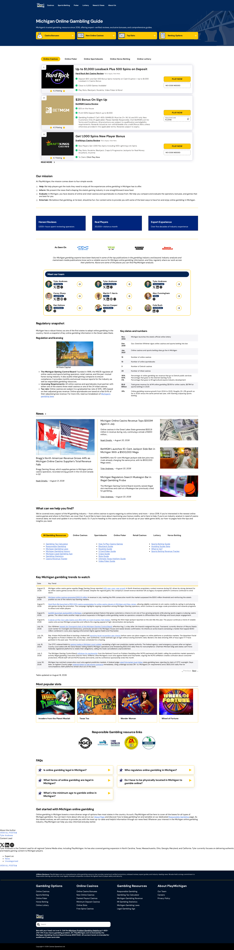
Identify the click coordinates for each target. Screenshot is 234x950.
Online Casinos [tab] (50, 59)
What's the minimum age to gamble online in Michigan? (70, 794)
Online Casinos (42, 891)
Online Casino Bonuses (87, 891)
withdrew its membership (87, 653)
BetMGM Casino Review (87, 104)
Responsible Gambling (56, 546)
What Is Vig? (157, 549)
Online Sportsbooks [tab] (93, 59)
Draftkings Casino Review (88, 140)
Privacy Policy (164, 898)
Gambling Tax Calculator (57, 544)
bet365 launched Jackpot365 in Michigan (65, 613)
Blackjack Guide (106, 546)
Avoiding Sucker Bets (160, 546)
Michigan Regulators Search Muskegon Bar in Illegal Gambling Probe (125, 478)
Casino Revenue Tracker (56, 558)
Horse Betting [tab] (174, 535)
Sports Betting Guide (160, 544)
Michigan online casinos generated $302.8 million (67, 597)
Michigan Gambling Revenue (130, 898)
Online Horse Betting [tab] (120, 59)
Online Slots (82, 905)
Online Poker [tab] (71, 59)
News (40, 414)
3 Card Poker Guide (107, 551)
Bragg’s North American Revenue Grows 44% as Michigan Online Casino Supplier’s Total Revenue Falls (63, 461)
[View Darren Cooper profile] (129, 308)
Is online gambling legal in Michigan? (65, 770)
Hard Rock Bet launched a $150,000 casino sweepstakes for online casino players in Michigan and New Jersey (92, 604)
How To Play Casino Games (111, 544)
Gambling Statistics (55, 556)
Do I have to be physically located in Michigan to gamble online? (153, 781)
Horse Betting (42, 902)
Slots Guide (104, 556)
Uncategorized (11, 861)
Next (194, 671)
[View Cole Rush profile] (179, 308)
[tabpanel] (117, 113)
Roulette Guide (105, 549)
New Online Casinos (85, 895)
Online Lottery (42, 905)
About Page (99, 817)
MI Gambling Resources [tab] (54, 535)
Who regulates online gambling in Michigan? (151, 770)
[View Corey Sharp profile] (79, 296)
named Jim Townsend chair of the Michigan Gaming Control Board (85, 626)
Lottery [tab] (157, 535)
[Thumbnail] (65, 437)
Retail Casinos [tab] (140, 535)
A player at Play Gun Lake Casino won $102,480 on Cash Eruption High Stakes (79, 620)
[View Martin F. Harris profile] (129, 296)
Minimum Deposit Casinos (88, 902)
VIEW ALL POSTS (7, 832)
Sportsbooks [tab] (100, 535)
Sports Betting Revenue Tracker (165, 551)
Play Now (177, 79)
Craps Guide (104, 553)
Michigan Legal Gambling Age (59, 553)
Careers (161, 895)
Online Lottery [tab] (144, 59)
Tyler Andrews (107, 468)
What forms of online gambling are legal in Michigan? (68, 781)
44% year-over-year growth (114, 588)
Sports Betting (42, 895)
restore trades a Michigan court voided (85, 644)
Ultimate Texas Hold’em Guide (112, 558)
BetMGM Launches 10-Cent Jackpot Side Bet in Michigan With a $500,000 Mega (127, 450)
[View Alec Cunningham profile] (179, 296)
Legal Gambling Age (126, 909)
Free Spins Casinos (85, 909)
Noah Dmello (42, 481)
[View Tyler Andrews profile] (79, 284)
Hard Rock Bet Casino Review (90, 73)
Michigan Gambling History (58, 551)
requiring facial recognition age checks (105, 635)
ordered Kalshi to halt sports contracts (88, 664)
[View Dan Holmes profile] (79, 308)
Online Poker (41, 898)
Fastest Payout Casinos (87, 898)
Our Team (162, 891)
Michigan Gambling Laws (57, 549)
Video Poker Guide (107, 561)
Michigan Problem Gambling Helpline (84, 930)
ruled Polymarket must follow (131, 662)
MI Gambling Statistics (127, 902)
